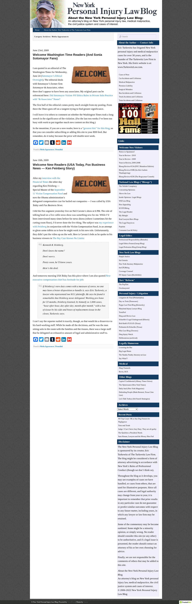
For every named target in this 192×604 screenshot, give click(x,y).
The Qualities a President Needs (130, 433)
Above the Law (124, 193)
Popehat (122, 227)
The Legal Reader (125, 212)
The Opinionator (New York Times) (132, 385)
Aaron (85, 602)
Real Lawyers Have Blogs (128, 219)
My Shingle (123, 215)
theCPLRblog (124, 268)
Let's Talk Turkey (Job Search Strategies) (134, 399)
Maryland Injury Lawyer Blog (130, 309)
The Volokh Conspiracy (128, 186)
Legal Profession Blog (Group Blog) (132, 247)
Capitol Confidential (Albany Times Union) (135, 381)
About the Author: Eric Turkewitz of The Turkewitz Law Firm (67, 30)
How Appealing (125, 204)
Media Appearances (47, 150)
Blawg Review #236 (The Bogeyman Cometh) (136, 177)
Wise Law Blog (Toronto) (128, 331)
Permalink (59, 150)
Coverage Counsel (126, 271)
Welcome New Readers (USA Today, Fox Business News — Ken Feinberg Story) (69, 166)
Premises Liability (126, 86)
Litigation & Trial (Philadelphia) (131, 298)
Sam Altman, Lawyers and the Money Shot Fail (136, 436)
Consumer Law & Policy (128, 230)
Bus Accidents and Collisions (130, 93)
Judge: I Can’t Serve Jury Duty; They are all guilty (137, 429)
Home (96, 14)
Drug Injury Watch (126, 334)
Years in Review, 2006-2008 (129, 163)
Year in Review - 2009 (127, 159)
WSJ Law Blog (124, 201)
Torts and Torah (124, 425)
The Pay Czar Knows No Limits (68, 238)
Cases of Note (124, 75)
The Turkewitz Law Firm (143, 454)
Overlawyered (124, 288)
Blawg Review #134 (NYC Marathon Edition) (136, 166)
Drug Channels (124, 368)
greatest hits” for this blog (97, 128)
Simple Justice (124, 256)
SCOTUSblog (124, 208)
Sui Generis (123, 260)
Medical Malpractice (127, 82)
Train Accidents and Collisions (130, 100)
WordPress (71, 602)
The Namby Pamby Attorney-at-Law (132, 355)
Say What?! (123, 358)
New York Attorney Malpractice (131, 264)
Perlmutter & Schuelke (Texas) (130, 327)
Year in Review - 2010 (127, 155)
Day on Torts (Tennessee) (128, 301)
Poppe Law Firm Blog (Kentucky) (131, 305)
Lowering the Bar (125, 347)
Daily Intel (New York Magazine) (131, 388)
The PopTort (123, 284)
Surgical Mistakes (126, 89)
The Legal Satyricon (126, 223)
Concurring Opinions (127, 190)
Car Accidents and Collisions (130, 78)
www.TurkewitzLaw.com (130, 67)
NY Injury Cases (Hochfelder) (130, 275)
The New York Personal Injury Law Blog (138, 446)
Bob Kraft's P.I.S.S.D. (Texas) (129, 323)
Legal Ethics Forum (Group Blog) (131, 243)
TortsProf (122, 312)
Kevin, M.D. (123, 372)
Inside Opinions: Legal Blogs (130, 197)
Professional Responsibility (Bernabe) (133, 240)
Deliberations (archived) (128, 338)
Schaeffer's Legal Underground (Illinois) (134, 320)
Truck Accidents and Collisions (131, 97)
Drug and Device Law (127, 316)
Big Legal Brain (125, 351)
